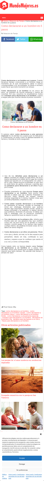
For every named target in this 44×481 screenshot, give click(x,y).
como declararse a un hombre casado (17, 312)
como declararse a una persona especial (22, 316)
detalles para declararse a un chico (26, 319)
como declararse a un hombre (17, 311)
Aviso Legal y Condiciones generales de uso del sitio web (16, 476)
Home (5, 21)
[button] (41, 434)
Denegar (22, 464)
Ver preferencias (22, 470)
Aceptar (22, 458)
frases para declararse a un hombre (15, 321)
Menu (4, 17)
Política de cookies (4, 476)
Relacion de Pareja (17, 21)
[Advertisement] (22, 61)
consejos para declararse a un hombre (16, 318)
